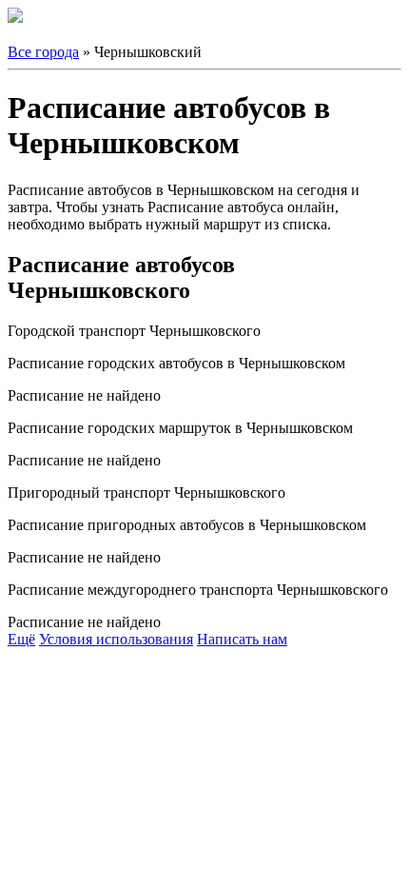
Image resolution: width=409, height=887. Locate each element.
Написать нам (242, 639)
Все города (43, 52)
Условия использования (116, 639)
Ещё (21, 639)
